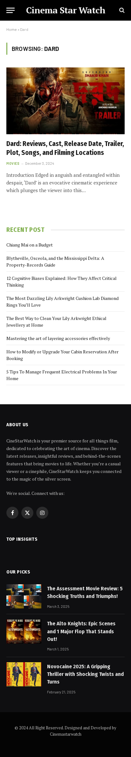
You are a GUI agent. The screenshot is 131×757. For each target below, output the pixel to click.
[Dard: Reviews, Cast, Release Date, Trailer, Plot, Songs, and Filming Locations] (65, 100)
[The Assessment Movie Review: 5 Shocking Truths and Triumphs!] (23, 596)
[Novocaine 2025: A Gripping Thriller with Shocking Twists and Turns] (23, 674)
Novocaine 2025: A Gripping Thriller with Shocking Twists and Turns (85, 674)
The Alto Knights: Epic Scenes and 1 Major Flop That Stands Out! (81, 631)
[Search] (121, 10)
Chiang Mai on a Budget (29, 245)
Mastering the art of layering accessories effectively (58, 338)
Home (11, 29)
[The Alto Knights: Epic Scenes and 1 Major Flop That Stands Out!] (23, 631)
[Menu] (10, 10)
